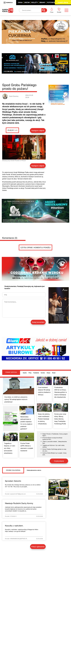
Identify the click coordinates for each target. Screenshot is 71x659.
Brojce (48, 373)
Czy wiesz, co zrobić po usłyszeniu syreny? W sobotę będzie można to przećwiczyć (15, 399)
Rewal (53, 373)
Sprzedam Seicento (13, 481)
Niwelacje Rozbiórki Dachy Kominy (19, 503)
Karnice (43, 373)
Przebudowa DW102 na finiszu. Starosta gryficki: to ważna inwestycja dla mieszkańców (60, 392)
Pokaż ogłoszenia (37, 546)
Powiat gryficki (11, 372)
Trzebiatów (36, 373)
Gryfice (25, 373)
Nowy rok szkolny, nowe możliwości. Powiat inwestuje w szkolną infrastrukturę (44, 419)
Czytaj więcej (59, 461)
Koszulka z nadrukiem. (14, 525)
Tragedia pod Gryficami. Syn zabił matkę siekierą (53, 446)
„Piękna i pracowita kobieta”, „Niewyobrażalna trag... (54, 442)
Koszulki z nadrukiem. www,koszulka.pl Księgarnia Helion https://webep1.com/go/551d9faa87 (21, 530)
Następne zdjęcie (37, 130)
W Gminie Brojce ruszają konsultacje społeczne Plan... (52, 438)
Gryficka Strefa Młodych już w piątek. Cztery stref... (54, 454)
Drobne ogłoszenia (13, 470)
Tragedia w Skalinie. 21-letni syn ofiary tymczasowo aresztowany (9, 448)
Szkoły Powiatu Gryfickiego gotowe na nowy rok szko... (54, 450)
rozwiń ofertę (63, 2)
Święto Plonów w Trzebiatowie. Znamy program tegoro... (55, 434)
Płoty (30, 373)
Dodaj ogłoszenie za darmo (34, 470)
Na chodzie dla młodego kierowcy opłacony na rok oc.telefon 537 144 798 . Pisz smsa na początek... (23, 486)
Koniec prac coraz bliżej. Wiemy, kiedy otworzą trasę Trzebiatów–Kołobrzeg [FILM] (60, 419)
